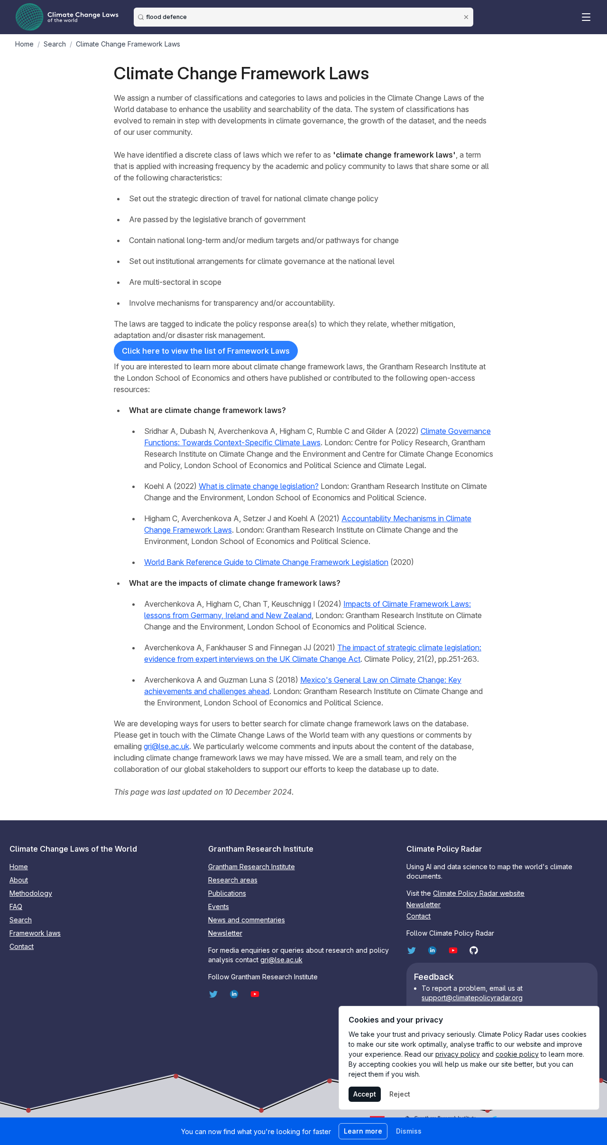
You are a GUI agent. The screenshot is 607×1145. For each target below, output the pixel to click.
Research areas (233, 880)
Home (18, 867)
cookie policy (517, 1054)
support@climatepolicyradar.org (472, 998)
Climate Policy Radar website (478, 893)
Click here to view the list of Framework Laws (206, 351)
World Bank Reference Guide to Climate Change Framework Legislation (266, 562)
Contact (21, 946)
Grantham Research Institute (251, 867)
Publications (227, 893)
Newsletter (225, 933)
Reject (399, 1094)
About (18, 880)
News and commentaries (246, 920)
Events (218, 906)
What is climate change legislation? (259, 486)
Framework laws (35, 933)
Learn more (363, 1131)
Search (20, 920)
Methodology (30, 893)
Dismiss (409, 1131)
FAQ (15, 906)
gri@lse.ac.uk (166, 746)
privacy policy (457, 1054)
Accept (364, 1094)
